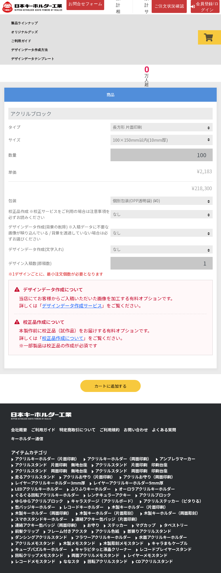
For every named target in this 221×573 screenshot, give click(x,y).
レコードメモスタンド (35, 561)
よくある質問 (164, 429)
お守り (93, 525)
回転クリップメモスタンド (39, 555)
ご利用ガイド (21, 40)
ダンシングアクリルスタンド (41, 537)
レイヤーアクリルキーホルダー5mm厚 (128, 483)
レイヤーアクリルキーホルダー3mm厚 (50, 483)
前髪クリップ (27, 531)
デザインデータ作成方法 (29, 49)
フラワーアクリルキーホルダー (103, 537)
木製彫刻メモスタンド (123, 543)
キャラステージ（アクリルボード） (103, 501)
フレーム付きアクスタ (67, 531)
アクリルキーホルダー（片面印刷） (47, 459)
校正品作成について (62, 337)
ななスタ (71, 561)
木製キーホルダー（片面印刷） (140, 507)
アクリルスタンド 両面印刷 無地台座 (51, 471)
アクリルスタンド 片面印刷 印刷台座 (131, 465)
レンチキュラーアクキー (109, 495)
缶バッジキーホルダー (35, 507)
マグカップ (146, 525)
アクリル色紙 (107, 531)
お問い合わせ (136, 429)
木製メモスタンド (79, 543)
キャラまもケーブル (170, 543)
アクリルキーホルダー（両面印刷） (119, 459)
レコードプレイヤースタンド (166, 549)
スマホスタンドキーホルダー (41, 519)
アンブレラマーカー (177, 459)
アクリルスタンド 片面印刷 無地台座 (51, 465)
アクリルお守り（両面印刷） (149, 477)
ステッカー (117, 525)
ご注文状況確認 (169, 6)
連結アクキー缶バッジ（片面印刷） (107, 519)
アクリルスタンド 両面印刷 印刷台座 (131, 471)
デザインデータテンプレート (32, 58)
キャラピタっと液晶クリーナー (103, 549)
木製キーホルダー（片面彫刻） (107, 513)
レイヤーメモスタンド (147, 555)
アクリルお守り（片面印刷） (89, 477)
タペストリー (176, 525)
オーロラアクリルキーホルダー (147, 489)
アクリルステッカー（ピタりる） (173, 501)
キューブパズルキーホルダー (41, 549)
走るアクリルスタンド (35, 477)
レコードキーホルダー (83, 507)
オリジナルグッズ (24, 31)
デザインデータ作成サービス (72, 305)
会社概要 (19, 429)
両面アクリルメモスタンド (95, 555)
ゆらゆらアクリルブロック (39, 501)
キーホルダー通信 (27, 438)
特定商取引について (77, 429)
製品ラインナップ (24, 22)
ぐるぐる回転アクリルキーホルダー (47, 495)
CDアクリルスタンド (154, 561)
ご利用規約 (110, 429)
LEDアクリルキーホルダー (38, 489)
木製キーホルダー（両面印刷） (43, 513)
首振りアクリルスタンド (149, 531)
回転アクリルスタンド (107, 561)
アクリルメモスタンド (35, 543)
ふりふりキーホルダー (91, 489)
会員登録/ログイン (207, 6)
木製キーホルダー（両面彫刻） (172, 513)
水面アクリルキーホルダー (163, 537)
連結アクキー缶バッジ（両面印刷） (47, 525)
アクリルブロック (155, 495)
